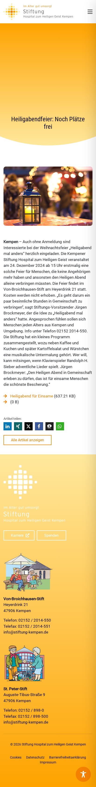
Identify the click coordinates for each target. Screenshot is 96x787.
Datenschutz (35, 757)
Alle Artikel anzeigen (27, 440)
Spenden (51, 535)
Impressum (48, 762)
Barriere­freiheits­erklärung (67, 757)
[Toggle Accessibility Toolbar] (83, 774)
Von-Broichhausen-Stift (23, 598)
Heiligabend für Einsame (31, 396)
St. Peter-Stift (15, 688)
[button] (7, 426)
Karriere (17, 535)
